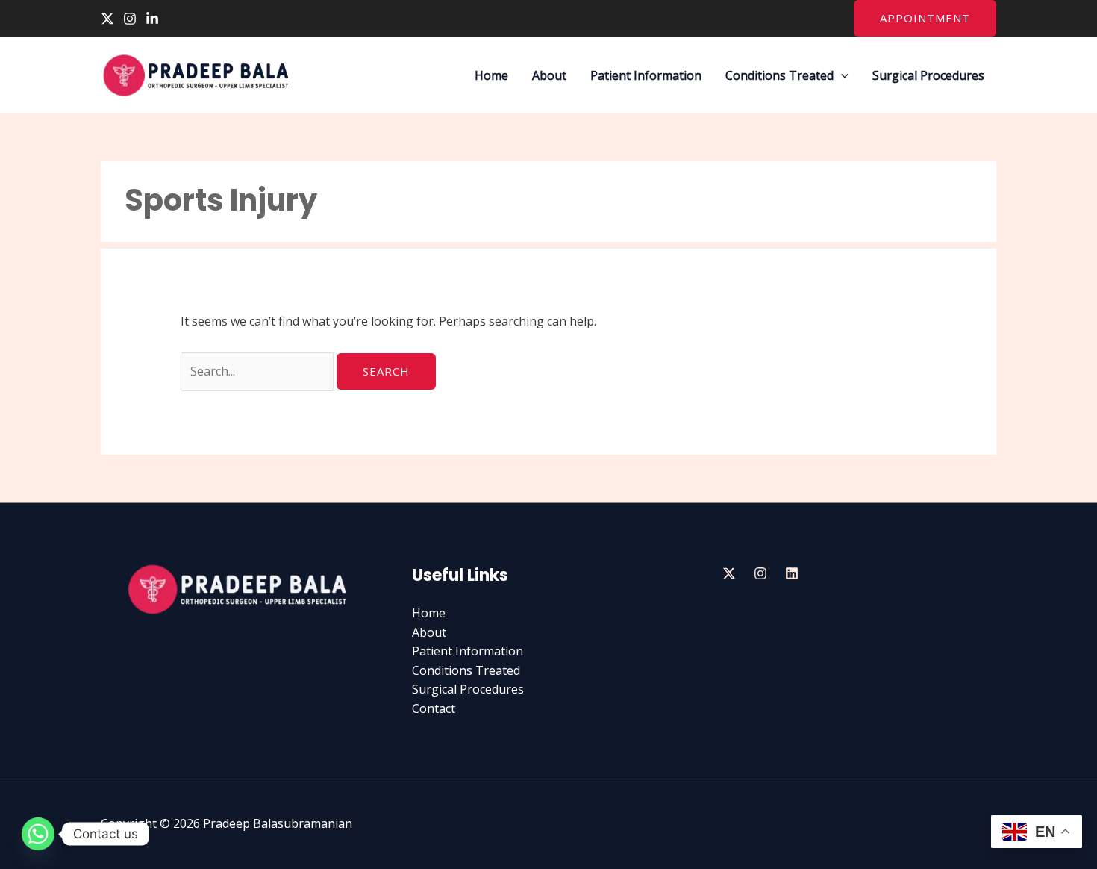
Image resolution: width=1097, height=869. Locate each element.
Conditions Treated (779, 75)
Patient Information (645, 75)
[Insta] (760, 573)
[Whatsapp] (38, 833)
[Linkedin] (152, 18)
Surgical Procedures (928, 75)
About (549, 75)
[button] (925, 18)
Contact (433, 708)
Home (491, 75)
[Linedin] (791, 573)
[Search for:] (259, 371)
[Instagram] (130, 18)
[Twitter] (107, 18)
